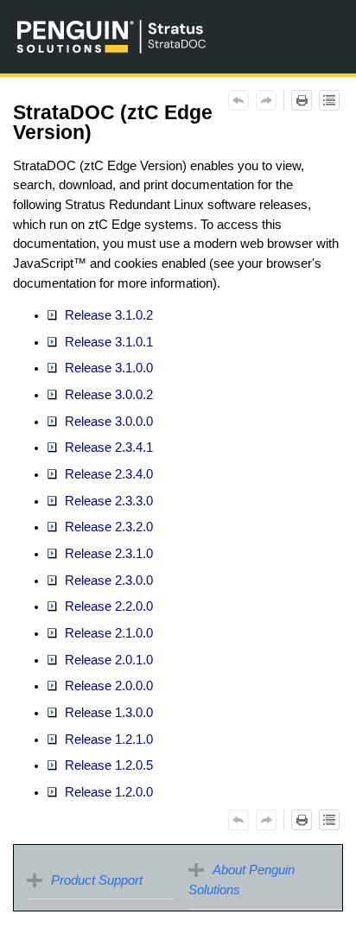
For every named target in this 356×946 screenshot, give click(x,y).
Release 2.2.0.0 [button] (107, 606)
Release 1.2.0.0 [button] (107, 792)
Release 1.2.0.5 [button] (107, 765)
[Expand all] (329, 100)
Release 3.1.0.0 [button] (107, 368)
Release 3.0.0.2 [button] (107, 395)
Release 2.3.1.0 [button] (107, 554)
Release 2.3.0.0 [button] (107, 580)
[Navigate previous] (238, 100)
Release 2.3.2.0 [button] (107, 527)
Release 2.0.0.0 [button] (107, 686)
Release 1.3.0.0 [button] (107, 713)
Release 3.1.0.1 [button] (107, 342)
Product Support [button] (97, 880)
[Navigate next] (266, 100)
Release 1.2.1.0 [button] (107, 739)
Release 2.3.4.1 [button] (107, 447)
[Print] (301, 100)
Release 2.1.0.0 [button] (107, 633)
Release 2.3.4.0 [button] (107, 474)
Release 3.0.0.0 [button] (107, 422)
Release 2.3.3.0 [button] (107, 501)
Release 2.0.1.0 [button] (107, 660)
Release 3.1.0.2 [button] (107, 315)
